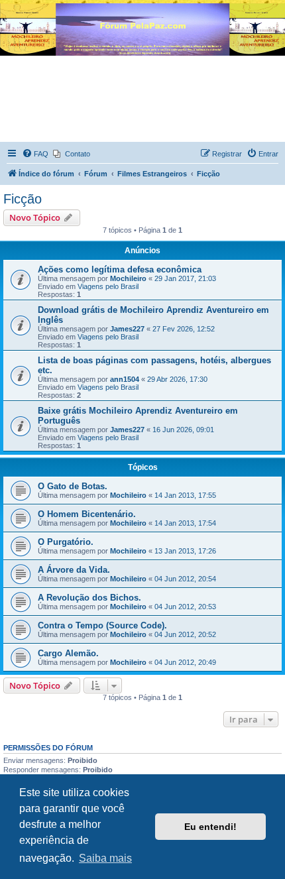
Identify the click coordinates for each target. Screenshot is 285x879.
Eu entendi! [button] (210, 826)
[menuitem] (35, 154)
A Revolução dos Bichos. (89, 598)
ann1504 (124, 379)
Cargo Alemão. (68, 653)
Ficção (22, 199)
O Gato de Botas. (72, 486)
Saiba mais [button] (105, 858)
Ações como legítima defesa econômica (119, 269)
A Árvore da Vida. (74, 570)
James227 (127, 329)
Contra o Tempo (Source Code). (102, 625)
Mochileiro (128, 278)
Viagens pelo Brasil (108, 286)
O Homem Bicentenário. (87, 514)
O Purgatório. (65, 542)
